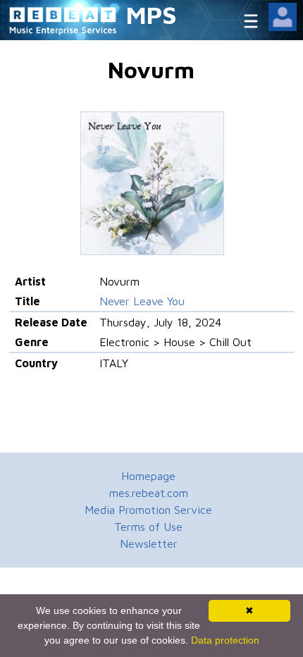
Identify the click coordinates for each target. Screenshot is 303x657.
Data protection (225, 640)
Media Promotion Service (148, 509)
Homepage (148, 475)
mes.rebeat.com (148, 492)
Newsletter (149, 543)
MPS (151, 14)
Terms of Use (148, 526)
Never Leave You (142, 301)
